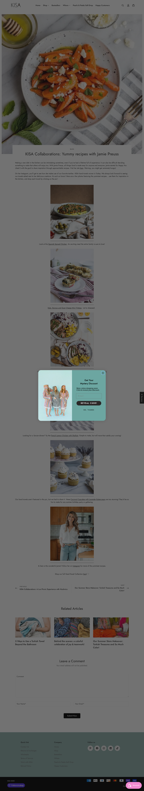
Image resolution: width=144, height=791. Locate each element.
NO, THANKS (89, 410)
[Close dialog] (103, 373)
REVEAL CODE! (89, 403)
